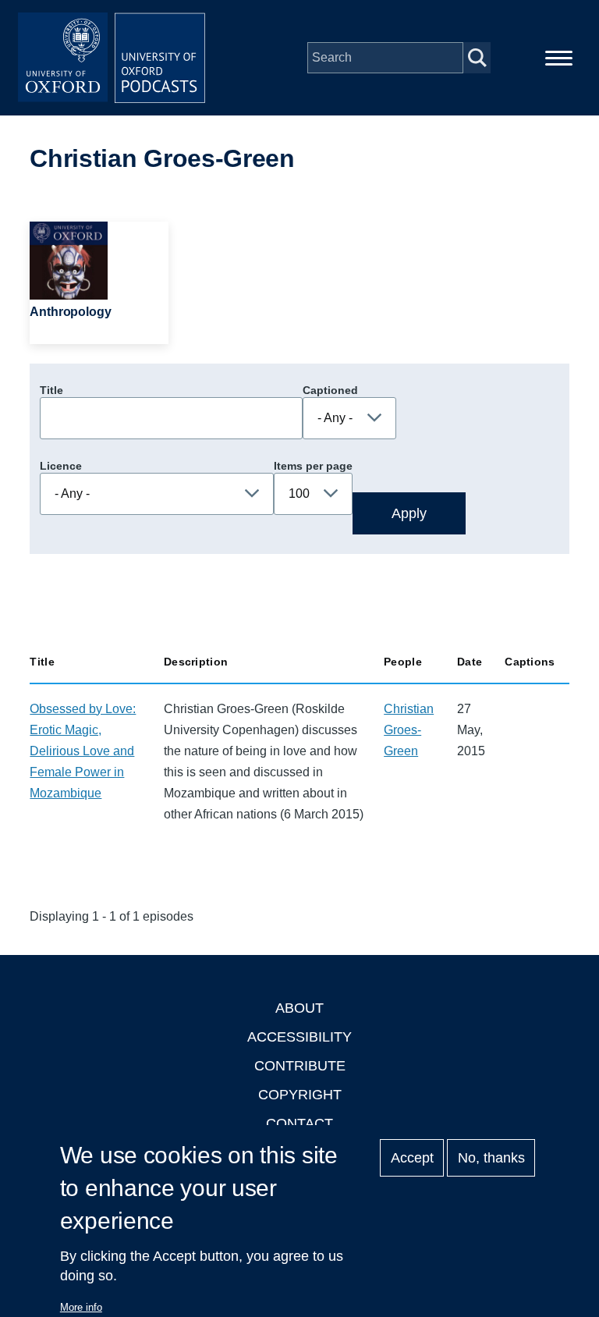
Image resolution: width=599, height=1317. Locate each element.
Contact (299, 1123)
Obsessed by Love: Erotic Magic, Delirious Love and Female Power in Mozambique (83, 751)
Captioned (330, 390)
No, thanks (491, 1158)
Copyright (300, 1094)
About (299, 1008)
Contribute (300, 1066)
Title (51, 390)
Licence (61, 466)
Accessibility (299, 1037)
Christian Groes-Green (409, 730)
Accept (412, 1158)
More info (81, 1307)
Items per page (313, 466)
